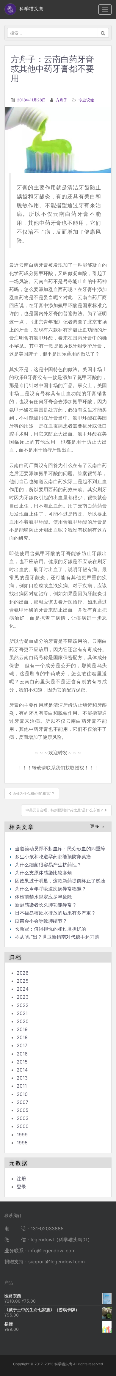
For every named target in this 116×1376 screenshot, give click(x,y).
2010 (22, 1094)
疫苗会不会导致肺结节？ (41, 921)
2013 (22, 1078)
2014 (22, 1070)
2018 (22, 1037)
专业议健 (86, 100)
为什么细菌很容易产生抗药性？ (48, 865)
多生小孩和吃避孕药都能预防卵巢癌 (53, 857)
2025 (23, 981)
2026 (23, 973)
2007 (22, 1102)
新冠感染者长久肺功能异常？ (46, 905)
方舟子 (61, 100)
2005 (23, 1110)
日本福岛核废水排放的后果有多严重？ (55, 913)
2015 (22, 1062)
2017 (22, 1045)
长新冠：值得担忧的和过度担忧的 (50, 929)
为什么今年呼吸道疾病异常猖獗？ (50, 889)
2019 (22, 1029)
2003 (23, 1118)
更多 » (97, 826)
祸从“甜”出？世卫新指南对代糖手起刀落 (57, 937)
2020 (23, 1021)
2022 (23, 1005)
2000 (23, 1126)
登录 (21, 1187)
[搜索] (103, 33)
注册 (21, 1179)
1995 (22, 1143)
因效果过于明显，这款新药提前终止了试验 (60, 881)
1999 (22, 1135)
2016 (22, 1054)
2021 (22, 1013)
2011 (22, 1086)
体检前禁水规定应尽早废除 (43, 897)
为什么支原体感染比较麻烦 (43, 873)
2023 (23, 997)
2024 (23, 989)
